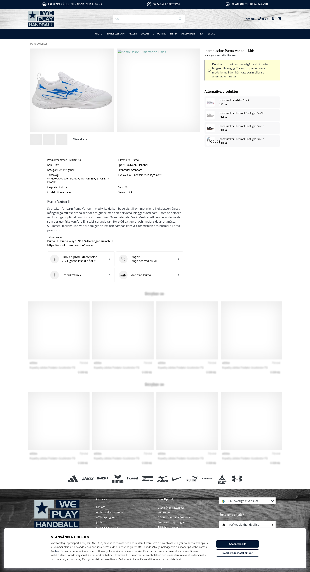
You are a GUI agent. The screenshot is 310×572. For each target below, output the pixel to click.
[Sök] (180, 19)
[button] (174, 19)
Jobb (99, 522)
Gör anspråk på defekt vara (174, 517)
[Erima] (117, 478)
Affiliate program (168, 527)
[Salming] (207, 478)
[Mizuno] (162, 478)
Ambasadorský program (172, 522)
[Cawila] (102, 478)
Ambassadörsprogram (109, 512)
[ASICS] (87, 478)
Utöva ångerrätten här (171, 507)
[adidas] (72, 478)
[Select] (222, 478)
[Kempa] (147, 478)
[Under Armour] (237, 478)
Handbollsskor (38, 43)
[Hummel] (132, 478)
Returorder (164, 512)
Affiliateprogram (106, 517)
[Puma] (192, 478)
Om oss (250, 18)
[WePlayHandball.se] (62, 514)
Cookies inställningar (108, 527)
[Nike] (177, 478)
